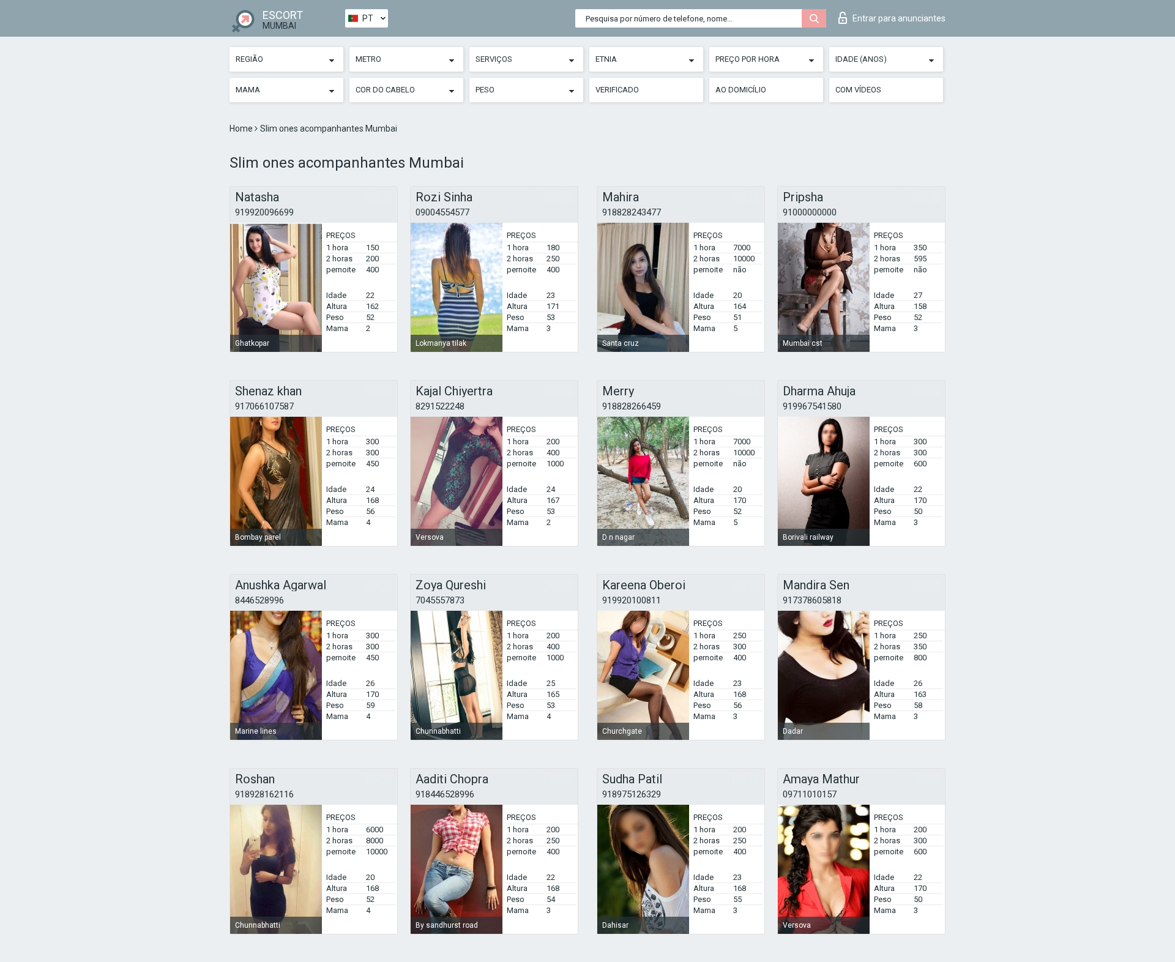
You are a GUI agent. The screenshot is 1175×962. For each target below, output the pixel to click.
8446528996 (259, 600)
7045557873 (440, 600)
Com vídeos (858, 89)
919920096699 (264, 212)
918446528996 (445, 794)
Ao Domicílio (740, 89)
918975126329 (631, 794)
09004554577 (442, 212)
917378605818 (812, 600)
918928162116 (264, 794)
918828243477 (631, 212)
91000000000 (810, 212)
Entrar (899, 18)
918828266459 (631, 406)
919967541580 (812, 406)
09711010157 (810, 794)
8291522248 (440, 406)
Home (242, 128)
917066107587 (264, 406)
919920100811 (631, 600)
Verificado (617, 89)
